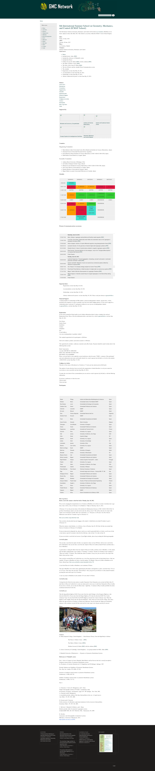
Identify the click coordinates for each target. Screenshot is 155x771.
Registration (62, 97)
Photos (64, 54)
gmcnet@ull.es (109, 295)
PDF (75, 56)
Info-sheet (45, 43)
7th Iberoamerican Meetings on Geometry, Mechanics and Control (47, 734)
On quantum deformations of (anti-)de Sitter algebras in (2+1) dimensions (67, 751)
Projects (44, 31)
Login (114, 765)
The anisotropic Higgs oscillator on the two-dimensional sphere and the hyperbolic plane (68, 742)
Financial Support (63, 95)
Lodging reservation (64, 99)
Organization (45, 33)
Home (41, 21)
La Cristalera (100, 31)
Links (44, 48)
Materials (45, 39)
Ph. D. (44, 38)
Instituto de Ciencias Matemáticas (88, 123)
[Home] (78, 6)
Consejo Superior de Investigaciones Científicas (71, 136)
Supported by (62, 90)
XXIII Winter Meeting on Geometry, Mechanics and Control (47, 739)
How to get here (63, 104)
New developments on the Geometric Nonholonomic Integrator (67, 734)
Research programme (47, 36)
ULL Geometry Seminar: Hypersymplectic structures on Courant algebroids (85, 735)
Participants (62, 102)
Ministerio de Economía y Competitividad (69, 123)
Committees (62, 88)
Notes (44, 44)
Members (45, 34)
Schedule (61, 91)
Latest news (62, 84)
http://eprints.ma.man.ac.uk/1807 (67, 719)
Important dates (63, 93)
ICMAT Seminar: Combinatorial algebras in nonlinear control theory (87, 740)
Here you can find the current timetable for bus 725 (81, 562)
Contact (44, 46)
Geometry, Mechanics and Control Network (89, 136)
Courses (61, 101)
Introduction (62, 86)
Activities (45, 29)
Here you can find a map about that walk (69, 517)
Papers (44, 41)
